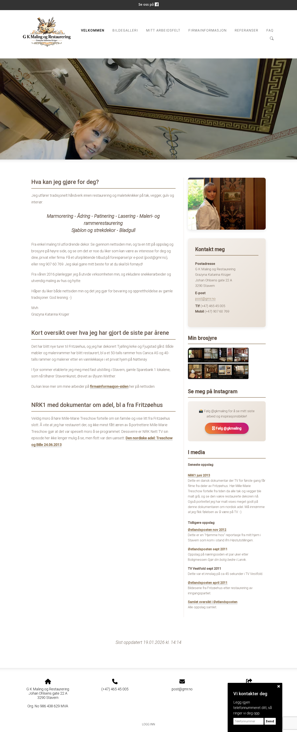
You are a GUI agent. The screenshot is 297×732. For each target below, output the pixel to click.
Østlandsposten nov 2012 (207, 530)
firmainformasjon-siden (109, 386)
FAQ (270, 30)
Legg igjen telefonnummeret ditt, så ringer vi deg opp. (252, 707)
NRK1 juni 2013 (199, 475)
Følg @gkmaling (228, 428)
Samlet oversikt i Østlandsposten (212, 602)
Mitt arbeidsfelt (163, 30)
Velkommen (92, 30)
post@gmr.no (205, 299)
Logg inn (148, 724)
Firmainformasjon (208, 30)
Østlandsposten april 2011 (207, 583)
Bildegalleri (125, 30)
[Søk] (271, 38)
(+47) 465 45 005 (114, 689)
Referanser (246, 30)
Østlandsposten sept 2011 (207, 549)
